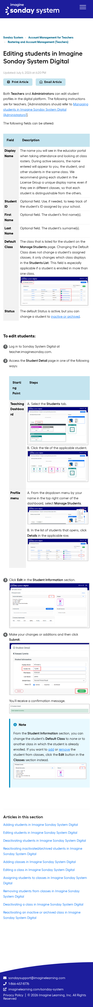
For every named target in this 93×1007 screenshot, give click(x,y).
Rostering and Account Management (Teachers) (38, 42)
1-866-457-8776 (18, 984)
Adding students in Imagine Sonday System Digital (40, 824)
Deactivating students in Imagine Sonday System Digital (44, 840)
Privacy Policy (13, 995)
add (51, 749)
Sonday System (13, 37)
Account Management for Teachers (50, 37)
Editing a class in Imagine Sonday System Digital (39, 870)
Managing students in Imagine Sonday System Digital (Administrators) (45, 109)
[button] (83, 7)
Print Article (20, 82)
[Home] (32, 9)
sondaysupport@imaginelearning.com (36, 978)
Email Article (53, 82)
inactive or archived (65, 316)
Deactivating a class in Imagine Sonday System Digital (43, 904)
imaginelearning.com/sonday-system (36, 989)
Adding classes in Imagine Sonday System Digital (39, 862)
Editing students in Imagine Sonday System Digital (40, 832)
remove (64, 749)
